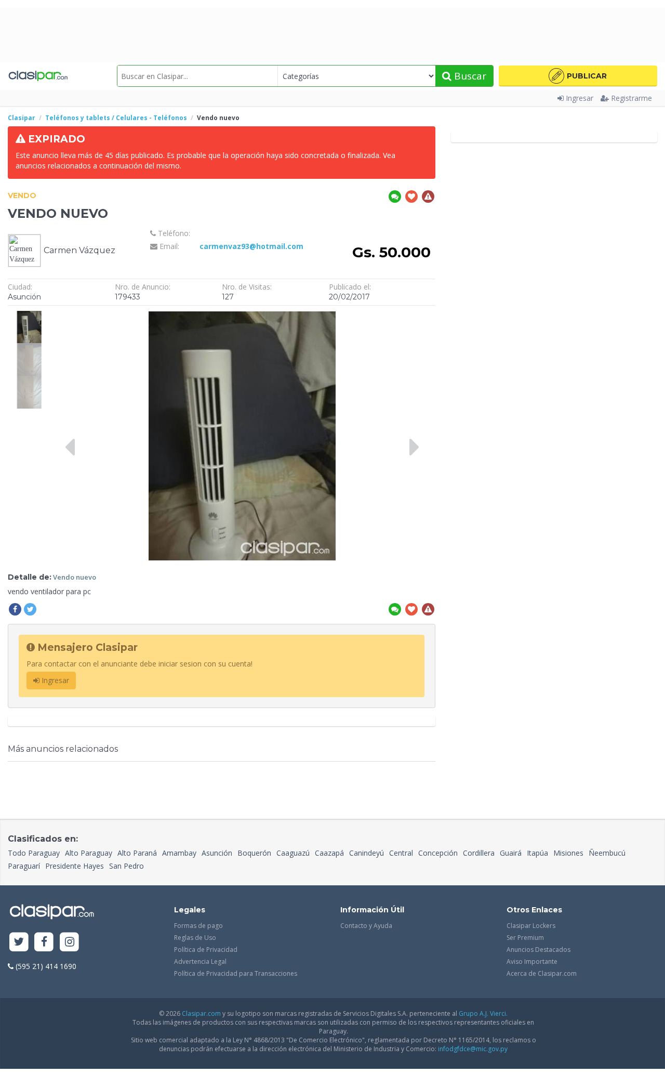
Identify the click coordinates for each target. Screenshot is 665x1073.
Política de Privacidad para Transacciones (235, 973)
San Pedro (126, 866)
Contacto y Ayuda (366, 925)
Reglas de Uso (195, 937)
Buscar (468, 76)
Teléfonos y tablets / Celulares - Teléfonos (116, 117)
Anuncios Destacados (538, 949)
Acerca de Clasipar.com (542, 973)
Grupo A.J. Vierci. (483, 1013)
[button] (578, 76)
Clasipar (21, 117)
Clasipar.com (201, 1013)
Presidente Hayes (74, 866)
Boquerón (254, 853)
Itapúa (537, 853)
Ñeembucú (607, 853)
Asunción (217, 853)
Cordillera (479, 853)
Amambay (179, 853)
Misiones (568, 853)
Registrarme (631, 98)
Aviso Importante (532, 961)
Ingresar (579, 98)
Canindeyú (366, 853)
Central (401, 853)
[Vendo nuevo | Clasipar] (29, 316)
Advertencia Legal (200, 961)
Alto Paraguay (88, 853)
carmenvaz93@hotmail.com (251, 246)
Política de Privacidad (205, 949)
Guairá (511, 853)
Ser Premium (525, 937)
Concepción (438, 853)
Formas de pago (198, 925)
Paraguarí (24, 866)
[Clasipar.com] (38, 76)
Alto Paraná (137, 853)
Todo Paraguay (34, 853)
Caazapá (329, 853)
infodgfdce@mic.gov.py (473, 1048)
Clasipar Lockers (531, 925)
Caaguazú (293, 853)
